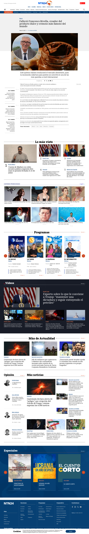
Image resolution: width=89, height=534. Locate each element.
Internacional (6, 523)
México (5, 519)
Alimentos (46, 126)
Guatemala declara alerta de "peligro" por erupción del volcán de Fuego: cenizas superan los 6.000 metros (15, 362)
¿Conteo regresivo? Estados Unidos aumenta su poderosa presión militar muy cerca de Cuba (16, 271)
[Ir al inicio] (10, 505)
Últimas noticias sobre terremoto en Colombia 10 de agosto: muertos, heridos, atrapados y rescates (74, 435)
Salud (67, 9)
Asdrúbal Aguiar (15, 380)
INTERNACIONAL (58, 6)
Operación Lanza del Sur (37, 357)
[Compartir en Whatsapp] (52, 80)
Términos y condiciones (49, 530)
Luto (37, 126)
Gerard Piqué (30, 431)
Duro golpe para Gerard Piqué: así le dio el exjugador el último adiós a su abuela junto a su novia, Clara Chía (36, 435)
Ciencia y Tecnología (52, 9)
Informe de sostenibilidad (61, 513)
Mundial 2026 (45, 12)
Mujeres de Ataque (49, 516)
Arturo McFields (15, 395)
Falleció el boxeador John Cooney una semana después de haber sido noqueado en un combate (10, 111)
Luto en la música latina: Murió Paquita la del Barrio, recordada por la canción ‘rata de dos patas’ (10, 96)
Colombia (69, 158)
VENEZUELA (39, 6)
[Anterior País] (84, 11)
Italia (41, 126)
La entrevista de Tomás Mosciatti (42, 511)
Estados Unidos (7, 321)
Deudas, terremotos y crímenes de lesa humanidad (17, 433)
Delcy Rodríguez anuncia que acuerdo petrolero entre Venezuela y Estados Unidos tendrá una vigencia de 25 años (51, 173)
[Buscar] (84, 9)
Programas (71, 9)
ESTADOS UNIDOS (50, 6)
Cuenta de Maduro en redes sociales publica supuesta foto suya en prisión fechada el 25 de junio (21, 170)
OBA (57, 523)
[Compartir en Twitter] (46, 80)
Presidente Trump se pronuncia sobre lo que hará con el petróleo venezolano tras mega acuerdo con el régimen (52, 162)
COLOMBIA (34, 6)
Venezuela (45, 169)
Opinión (77, 9)
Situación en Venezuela (17, 429)
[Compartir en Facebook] (44, 80)
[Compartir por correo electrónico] (50, 80)
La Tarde (30, 259)
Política (17, 9)
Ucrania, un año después (44, 484)
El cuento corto (69, 484)
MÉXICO (44, 6)
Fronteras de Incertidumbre (19, 484)
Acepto (70, 531)
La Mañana (50, 259)
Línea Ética (59, 519)
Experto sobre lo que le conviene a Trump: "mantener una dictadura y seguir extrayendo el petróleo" (63, 298)
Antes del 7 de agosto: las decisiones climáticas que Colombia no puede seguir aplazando (18, 416)
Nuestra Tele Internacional (41, 9)
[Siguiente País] (84, 12)
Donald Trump (46, 158)
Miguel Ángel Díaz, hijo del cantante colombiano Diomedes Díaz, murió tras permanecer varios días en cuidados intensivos (10, 126)
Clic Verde (40, 506)
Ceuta (26, 321)
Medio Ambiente (15, 412)
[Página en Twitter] (78, 507)
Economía (22, 9)
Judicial (27, 9)
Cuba (40, 12)
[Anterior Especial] (5, 472)
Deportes (32, 9)
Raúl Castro (16, 12)
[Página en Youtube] (80, 507)
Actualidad (12, 9)
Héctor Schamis (17, 438)
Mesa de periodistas (41, 517)
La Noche (12, 259)
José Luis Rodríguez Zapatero (25, 12)
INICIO (29, 6)
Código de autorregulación (61, 515)
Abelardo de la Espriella (72, 169)
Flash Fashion (48, 508)
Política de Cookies (42, 532)
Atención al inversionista (61, 511)
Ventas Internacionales (61, 517)
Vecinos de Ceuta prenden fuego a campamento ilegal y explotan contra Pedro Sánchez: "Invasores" (34, 325)
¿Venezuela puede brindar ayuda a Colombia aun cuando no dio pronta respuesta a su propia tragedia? (72, 362)
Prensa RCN (59, 521)
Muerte (21, 18)
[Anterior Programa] (5, 256)
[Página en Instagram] (75, 507)
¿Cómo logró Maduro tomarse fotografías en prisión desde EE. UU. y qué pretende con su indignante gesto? (35, 271)
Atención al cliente (60, 508)
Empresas (51, 126)
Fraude (47, 321)
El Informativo (70, 259)
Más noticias (35, 375)
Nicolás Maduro (11, 164)
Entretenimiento (61, 9)
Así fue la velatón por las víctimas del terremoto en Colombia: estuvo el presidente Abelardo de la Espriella (72, 271)
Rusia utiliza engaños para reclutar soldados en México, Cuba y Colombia (18, 399)
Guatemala (6, 357)
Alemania (71, 394)
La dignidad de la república (16, 383)
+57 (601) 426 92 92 (78, 512)
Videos (9, 283)
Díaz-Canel (35, 12)
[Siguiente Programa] (83, 256)
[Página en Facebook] (72, 507)
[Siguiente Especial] (83, 472)
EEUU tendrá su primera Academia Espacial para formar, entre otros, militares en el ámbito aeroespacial (13, 325)
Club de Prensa (49, 506)
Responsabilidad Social (61, 506)
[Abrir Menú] (5, 9)
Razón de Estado (42, 519)
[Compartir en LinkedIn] (48, 80)
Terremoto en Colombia (65, 357)
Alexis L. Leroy (17, 422)
